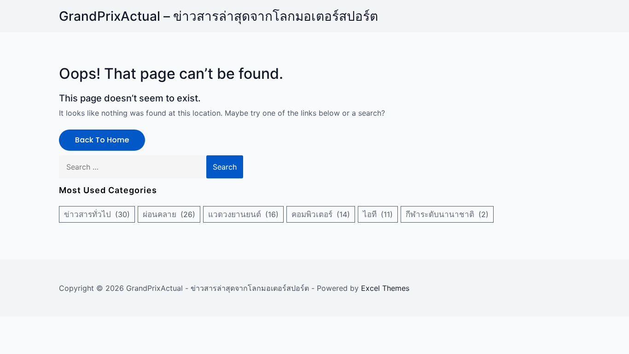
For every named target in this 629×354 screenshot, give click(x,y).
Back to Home (102, 140)
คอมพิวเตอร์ (311, 214)
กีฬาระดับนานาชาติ (440, 214)
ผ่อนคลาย (159, 214)
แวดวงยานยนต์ (234, 214)
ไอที (370, 214)
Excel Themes (385, 288)
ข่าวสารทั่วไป (87, 214)
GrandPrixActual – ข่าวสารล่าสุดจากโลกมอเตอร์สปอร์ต (218, 16)
